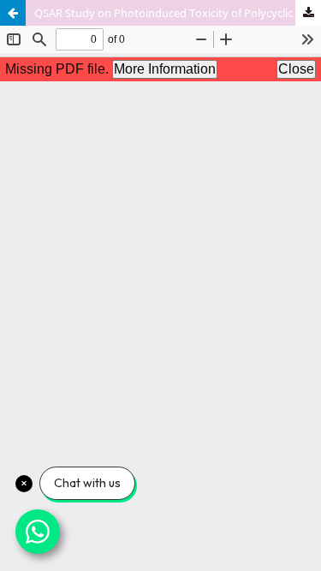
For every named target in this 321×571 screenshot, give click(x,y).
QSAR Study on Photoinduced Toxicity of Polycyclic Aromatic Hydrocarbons (177, 13)
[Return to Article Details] (13, 13)
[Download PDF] (308, 13)
